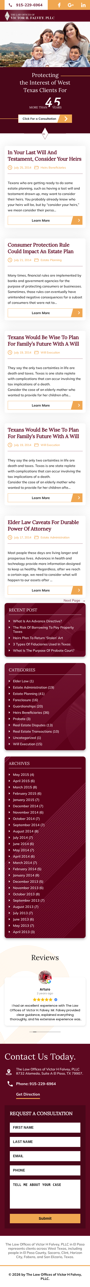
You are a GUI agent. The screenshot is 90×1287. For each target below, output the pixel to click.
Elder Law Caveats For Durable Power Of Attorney (43, 525)
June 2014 (21, 844)
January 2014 (23, 875)
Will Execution (50, 352)
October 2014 (24, 818)
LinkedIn (83, 5)
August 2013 (23, 907)
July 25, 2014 (22, 167)
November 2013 (26, 888)
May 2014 (21, 850)
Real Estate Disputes (29, 725)
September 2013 (26, 900)
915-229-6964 (29, 5)
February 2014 (24, 869)
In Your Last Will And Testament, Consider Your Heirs (44, 155)
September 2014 (26, 825)
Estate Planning (51, 260)
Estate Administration (55, 537)
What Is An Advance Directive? (37, 621)
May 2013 (21, 925)
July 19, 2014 (22, 352)
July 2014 (20, 837)
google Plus (71, 5)
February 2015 (24, 793)
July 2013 (20, 913)
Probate (19, 719)
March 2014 (22, 863)
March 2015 (22, 787)
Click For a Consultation (39, 119)
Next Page (75, 600)
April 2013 (21, 932)
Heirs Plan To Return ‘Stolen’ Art (38, 638)
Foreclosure (22, 700)
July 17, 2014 (22, 537)
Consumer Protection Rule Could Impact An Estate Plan (41, 248)
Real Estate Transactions (32, 731)
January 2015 (23, 800)
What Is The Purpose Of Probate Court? (43, 650)
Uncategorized (24, 738)
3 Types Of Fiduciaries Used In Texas (42, 644)
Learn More (41, 220)
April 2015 (21, 781)
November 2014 (26, 812)
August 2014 (23, 831)
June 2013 (21, 919)
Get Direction (28, 1094)
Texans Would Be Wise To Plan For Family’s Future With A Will (43, 340)
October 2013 (24, 894)
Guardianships (24, 706)
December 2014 (25, 806)
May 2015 (21, 774)
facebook (59, 5)
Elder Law (21, 681)
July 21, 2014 (22, 260)
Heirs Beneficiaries (53, 167)
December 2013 (25, 881)
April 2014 (21, 856)
